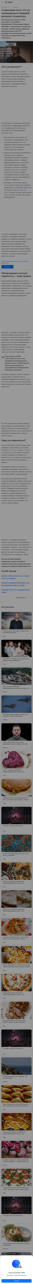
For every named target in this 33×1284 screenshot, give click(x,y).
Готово (16, 1281)
